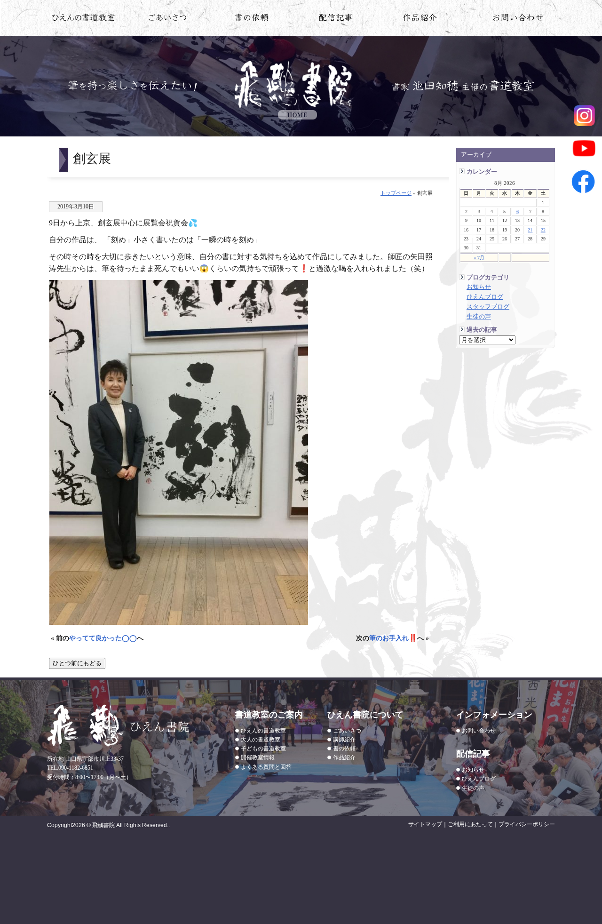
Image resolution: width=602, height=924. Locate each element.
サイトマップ (425, 824)
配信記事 (336, 19)
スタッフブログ (488, 306)
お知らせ (479, 287)
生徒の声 (479, 316)
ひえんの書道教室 (83, 19)
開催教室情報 (258, 757)
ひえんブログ (485, 297)
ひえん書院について (167, 19)
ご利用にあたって (470, 824)
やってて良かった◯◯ (103, 638)
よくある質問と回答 (266, 767)
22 (543, 229)
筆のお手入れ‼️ (393, 638)
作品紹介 (420, 19)
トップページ (396, 193)
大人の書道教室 (260, 739)
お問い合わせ (518, 19)
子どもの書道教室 (263, 748)
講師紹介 (344, 739)
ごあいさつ (347, 730)
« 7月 (479, 257)
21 (530, 229)
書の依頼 (251, 19)
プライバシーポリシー (527, 824)
